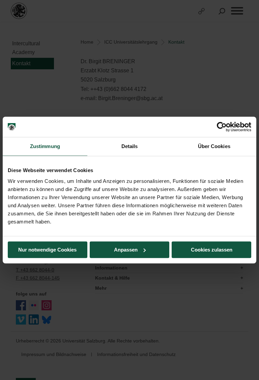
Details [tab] (129, 146)
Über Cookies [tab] (214, 146)
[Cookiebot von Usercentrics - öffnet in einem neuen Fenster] (221, 127)
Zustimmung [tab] (45, 146)
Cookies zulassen (211, 250)
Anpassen (126, 250)
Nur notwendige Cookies (47, 250)
